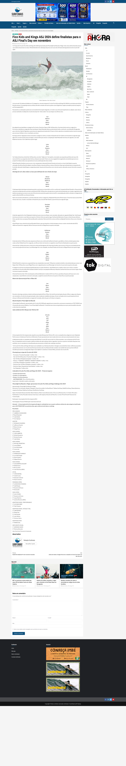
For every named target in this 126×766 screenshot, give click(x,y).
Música (87, 117)
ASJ (13, 34)
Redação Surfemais (17, 43)
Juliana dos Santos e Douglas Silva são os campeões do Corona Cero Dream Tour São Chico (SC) (65, 554)
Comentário (15, 599)
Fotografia (98, 23)
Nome (14, 617)
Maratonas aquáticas (91, 163)
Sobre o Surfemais (15, 654)
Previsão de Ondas (48, 23)
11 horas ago (22, 585)
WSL (12, 23)
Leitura (87, 122)
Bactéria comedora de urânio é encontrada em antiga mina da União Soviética (70, 582)
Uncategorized (63, 576)
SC (93, 23)
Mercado (13, 651)
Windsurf (88, 161)
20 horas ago (46, 585)
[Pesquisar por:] (95, 219)
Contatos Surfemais (15, 657)
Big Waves (88, 58)
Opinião (78, 23)
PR (86, 99)
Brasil (18, 23)
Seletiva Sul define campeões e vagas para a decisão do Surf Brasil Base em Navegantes (46, 582)
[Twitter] (111, 1)
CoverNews (71, 703)
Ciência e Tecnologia (64, 575)
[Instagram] (108, 1)
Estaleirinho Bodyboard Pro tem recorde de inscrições (23, 553)
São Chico (89, 89)
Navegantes (89, 78)
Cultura (39, 23)
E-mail (49, 617)
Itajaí (88, 96)
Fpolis (88, 94)
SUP (87, 166)
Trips (87, 107)
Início (12, 648)
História (88, 120)
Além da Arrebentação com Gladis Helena (65, 23)
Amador (88, 71)
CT (86, 50)
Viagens (24, 23)
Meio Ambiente (32, 23)
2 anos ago (23, 43)
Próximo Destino (90, 104)
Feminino (88, 63)
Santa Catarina (89, 127)
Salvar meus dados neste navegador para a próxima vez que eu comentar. (31, 629)
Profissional (88, 68)
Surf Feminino (89, 73)
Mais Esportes (86, 23)
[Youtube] (113, 1)
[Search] (114, 23)
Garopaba (89, 81)
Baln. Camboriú (90, 91)
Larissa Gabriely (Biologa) (93, 143)
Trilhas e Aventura (90, 168)
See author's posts (30, 543)
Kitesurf (88, 158)
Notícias (20, 34)
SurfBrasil (42, 576)
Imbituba (89, 84)
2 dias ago (70, 585)
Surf (87, 148)
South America (89, 55)
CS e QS (88, 53)
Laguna (88, 86)
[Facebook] (105, 1)
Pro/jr (87, 61)
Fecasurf (16, 34)
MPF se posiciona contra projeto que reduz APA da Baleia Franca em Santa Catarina (22, 582)
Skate (87, 137)
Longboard (88, 155)
